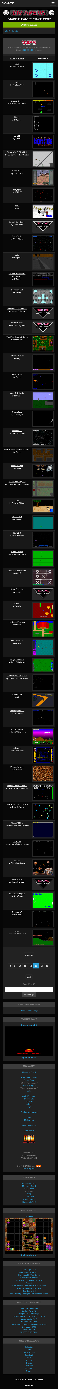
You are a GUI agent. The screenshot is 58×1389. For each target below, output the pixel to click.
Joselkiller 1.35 (29, 1329)
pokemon (17, 748)
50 (28, 50)
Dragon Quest (17, 101)
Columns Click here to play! (29, 1236)
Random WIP (29, 1199)
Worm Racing (17, 552)
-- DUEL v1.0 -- (17, 729)
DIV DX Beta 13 (11, 31)
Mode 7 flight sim (17, 393)
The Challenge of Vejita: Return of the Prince (29, 1294)
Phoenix (29, 1283)
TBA (17, 500)
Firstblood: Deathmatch (17, 308)
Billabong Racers (29, 1270)
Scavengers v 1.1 (17, 711)
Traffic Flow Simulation (17, 676)
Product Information (29, 1112)
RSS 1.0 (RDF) (29, 1169)
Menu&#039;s (17, 823)
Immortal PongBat (17, 893)
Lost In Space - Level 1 (17, 786)
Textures (29, 1366)
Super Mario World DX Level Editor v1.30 (29, 1324)
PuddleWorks (17, 323)
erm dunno (17, 694)
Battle (17, 206)
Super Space (17, 374)
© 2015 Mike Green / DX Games (29, 1380)
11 (25, 966)
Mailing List (29, 1120)
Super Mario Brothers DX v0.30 (29, 1280)
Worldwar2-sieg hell (17, 482)
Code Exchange (29, 1096)
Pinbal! (17, 117)
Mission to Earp (17, 767)
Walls (29, 1358)
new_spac (17, 189)
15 (47, 966)
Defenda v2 (17, 912)
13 (36, 966)
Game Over (29, 1080)
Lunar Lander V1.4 (29, 1319)
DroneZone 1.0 (17, 589)
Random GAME (29, 1202)
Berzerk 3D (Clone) (17, 222)
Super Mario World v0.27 (29, 1272)
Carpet (29, 1371)
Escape (17, 860)
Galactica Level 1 (17, 356)
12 (31, 966)
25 (25, 50)
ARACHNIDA (17, 171)
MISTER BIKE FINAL (29, 1332)
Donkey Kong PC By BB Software (29, 1041)
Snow (17, 931)
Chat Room (29, 1189)
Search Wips (29, 994)
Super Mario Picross (29, 1278)
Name (12, 58)
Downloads (29, 1099)
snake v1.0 (17, 517)
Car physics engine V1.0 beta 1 (29, 1288)
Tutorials (29, 1101)
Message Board (29, 1072)
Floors (29, 1360)
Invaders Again (17, 466)
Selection (29, 1347)
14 (42, 966)
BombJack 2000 (29, 1327)
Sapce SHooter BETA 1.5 (17, 804)
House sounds (29, 1352)
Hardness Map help (17, 622)
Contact (29, 1117)
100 (31, 50)
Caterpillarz (17, 412)
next (29, 977)
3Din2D (17, 603)
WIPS (29, 1194)
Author (21, 58)
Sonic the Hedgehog (29, 1308)
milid (17, 82)
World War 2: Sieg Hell (17, 152)
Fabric (29, 1363)
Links (29, 1091)
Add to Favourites (29, 1125)
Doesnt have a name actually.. (17, 449)
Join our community (28, 1010)
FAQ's (29, 1107)
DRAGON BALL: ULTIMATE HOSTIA (29, 1316)
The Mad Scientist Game (17, 337)
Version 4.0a (29, 1386)
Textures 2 (29, 1368)
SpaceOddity (17, 236)
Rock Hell (17, 842)
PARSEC (17, 533)
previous (29, 955)
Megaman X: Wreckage (29, 1314)
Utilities (29, 1104)
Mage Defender (17, 659)
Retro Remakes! (29, 1183)
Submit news (29, 1131)
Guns (29, 1350)
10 (23, 50)
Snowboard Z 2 (29, 1291)
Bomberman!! (17, 290)
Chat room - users (29, 1077)
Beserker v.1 (17, 431)
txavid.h (17, 136)
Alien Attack (17, 879)
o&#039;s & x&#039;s (17, 570)
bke (17, 64)
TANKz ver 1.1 (17, 641)
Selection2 (29, 1355)
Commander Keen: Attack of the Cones (29, 1286)
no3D (17, 255)
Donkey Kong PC (29, 1311)
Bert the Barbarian (29, 1322)
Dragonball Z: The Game (29, 1275)
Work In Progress (29, 1085)
